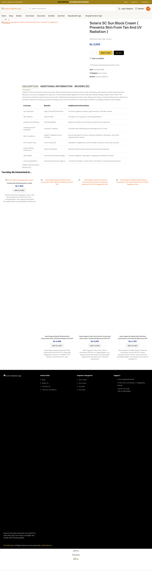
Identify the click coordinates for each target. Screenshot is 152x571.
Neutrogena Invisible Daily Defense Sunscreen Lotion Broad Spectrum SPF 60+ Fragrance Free (132, 338)
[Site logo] (11, 8)
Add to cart (106, 53)
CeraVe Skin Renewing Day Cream (19, 183)
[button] (19, 190)
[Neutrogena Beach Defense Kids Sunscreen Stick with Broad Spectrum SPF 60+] (57, 256)
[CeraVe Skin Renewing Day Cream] (19, 180)
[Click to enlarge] (5, 19)
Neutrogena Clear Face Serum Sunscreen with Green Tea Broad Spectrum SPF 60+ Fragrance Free (95, 338)
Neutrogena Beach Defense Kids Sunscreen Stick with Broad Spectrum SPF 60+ (57, 338)
